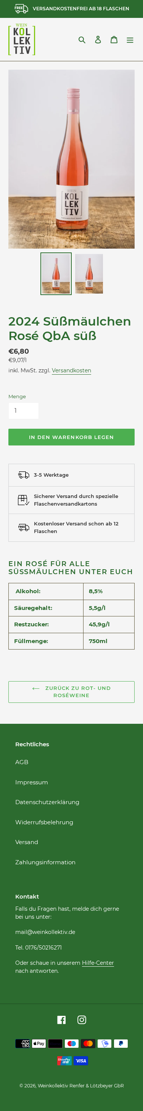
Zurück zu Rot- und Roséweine (77, 692)
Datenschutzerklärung (47, 802)
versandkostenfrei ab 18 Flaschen (81, 8)
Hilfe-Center (98, 962)
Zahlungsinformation (45, 862)
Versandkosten (71, 370)
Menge (17, 396)
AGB (21, 762)
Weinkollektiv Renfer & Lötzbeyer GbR (81, 1086)
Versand (26, 842)
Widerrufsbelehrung (44, 822)
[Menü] (130, 39)
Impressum (31, 782)
